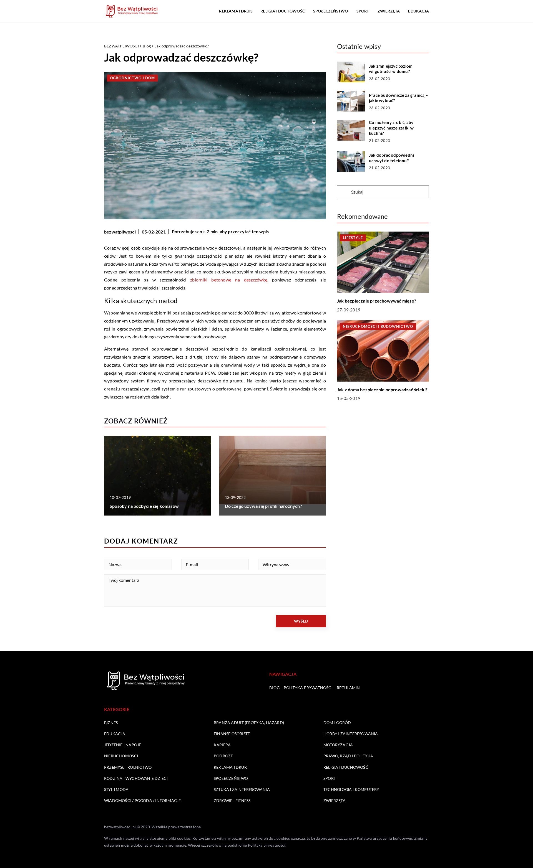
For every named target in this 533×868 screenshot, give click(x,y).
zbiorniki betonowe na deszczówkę (228, 279)
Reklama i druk (235, 11)
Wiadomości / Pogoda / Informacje (142, 800)
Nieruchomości (121, 755)
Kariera (222, 744)
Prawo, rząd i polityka (348, 755)
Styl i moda (116, 789)
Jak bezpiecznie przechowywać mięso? (376, 300)
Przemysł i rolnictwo (128, 767)
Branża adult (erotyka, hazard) (249, 722)
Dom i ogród (337, 722)
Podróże (223, 755)
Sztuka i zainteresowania (242, 789)
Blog (274, 687)
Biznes (111, 722)
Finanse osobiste (232, 733)
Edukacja (418, 11)
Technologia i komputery (351, 789)
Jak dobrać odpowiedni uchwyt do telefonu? (391, 158)
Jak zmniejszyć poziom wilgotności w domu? (391, 69)
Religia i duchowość (282, 11)
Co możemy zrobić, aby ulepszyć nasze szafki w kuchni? (391, 128)
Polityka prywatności (308, 687)
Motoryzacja (338, 744)
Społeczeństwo (330, 11)
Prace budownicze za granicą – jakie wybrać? (398, 98)
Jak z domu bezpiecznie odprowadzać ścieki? (382, 389)
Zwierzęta (389, 11)
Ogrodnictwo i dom (132, 78)
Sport (362, 11)
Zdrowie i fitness (232, 800)
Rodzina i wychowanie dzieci (136, 778)
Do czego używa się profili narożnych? (263, 506)
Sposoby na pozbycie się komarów (144, 506)
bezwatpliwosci (120, 231)
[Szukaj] (343, 192)
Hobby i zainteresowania (350, 733)
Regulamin (348, 687)
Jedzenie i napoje (122, 744)
